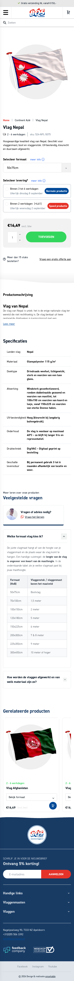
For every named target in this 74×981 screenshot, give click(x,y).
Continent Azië (22, 120)
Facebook (22, 966)
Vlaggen (9, 911)
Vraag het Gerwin (34, 516)
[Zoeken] (4, 23)
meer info (36, 159)
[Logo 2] (43, 949)
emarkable (50, 976)
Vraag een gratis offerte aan (55, 259)
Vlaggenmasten (14, 902)
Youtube (52, 966)
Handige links (13, 893)
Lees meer (9, 323)
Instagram (38, 966)
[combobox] (37, 22)
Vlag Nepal (42, 120)
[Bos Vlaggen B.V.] (37, 12)
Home (6, 120)
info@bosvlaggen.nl (14, 938)
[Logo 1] (14, 950)
